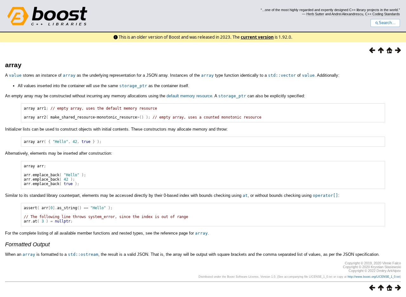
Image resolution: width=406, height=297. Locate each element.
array (13, 64)
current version (257, 37)
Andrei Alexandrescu (347, 14)
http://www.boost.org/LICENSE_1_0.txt (374, 276)
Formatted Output (27, 244)
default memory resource (189, 96)
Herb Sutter (315, 14)
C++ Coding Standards (382, 14)
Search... (387, 23)
